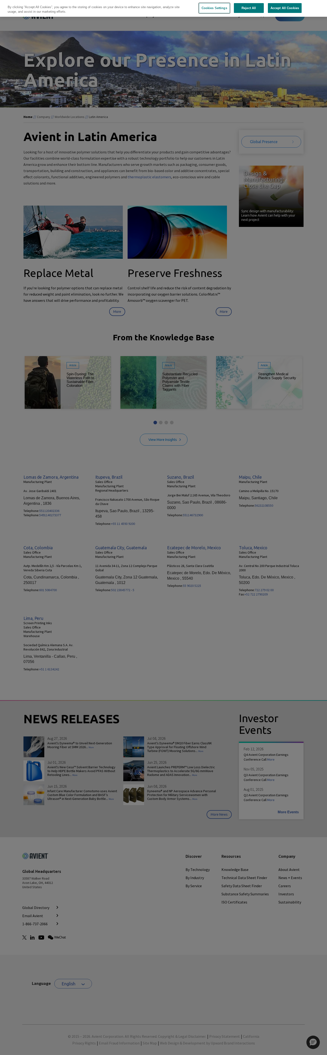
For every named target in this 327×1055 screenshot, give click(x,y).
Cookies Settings (214, 8)
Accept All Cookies (285, 8)
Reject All (249, 8)
